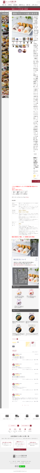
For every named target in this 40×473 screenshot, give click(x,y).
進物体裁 (15, 4)
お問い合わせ (35, 4)
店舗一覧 (28, 4)
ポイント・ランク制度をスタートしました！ (20, 7)
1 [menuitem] (24, 405)
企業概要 (18, 461)
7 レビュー (38, 175)
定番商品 (10, 4)
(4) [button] (30, 342)
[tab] (14, 350)
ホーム (10, 461)
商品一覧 (4, 4)
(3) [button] (30, 343)
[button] (13, 346)
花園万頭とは (22, 4)
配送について (17, 418)
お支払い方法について (7, 418)
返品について (27, 418)
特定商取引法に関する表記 (26, 461)
